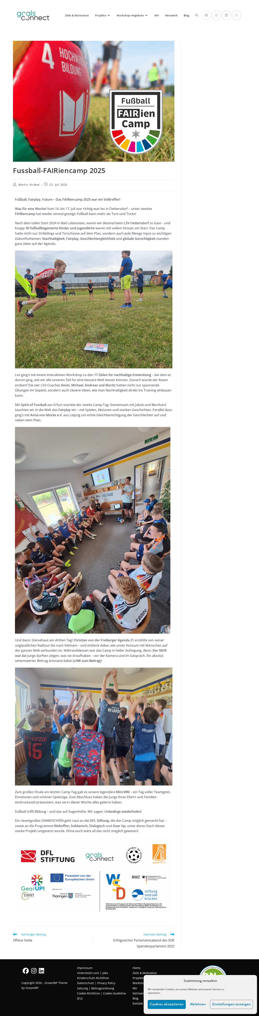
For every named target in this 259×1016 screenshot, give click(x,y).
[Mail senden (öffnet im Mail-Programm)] (236, 15)
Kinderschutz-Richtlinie (93, 978)
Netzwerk (139, 993)
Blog (135, 998)
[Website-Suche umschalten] (196, 15)
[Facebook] (26, 970)
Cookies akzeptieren (167, 1004)
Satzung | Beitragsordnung (95, 988)
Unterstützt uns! (88, 973)
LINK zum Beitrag (87, 660)
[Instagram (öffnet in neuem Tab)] (216, 15)
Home (136, 968)
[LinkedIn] (41, 970)
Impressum (84, 968)
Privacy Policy (106, 983)
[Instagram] (33, 970)
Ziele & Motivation (145, 973)
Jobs (105, 973)
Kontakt (138, 1003)
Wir (135, 988)
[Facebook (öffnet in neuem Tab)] (206, 15)
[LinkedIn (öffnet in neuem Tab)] (226, 15)
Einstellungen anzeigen (231, 1004)
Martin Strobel (29, 185)
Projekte (138, 978)
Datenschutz (85, 983)
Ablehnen (198, 1004)
